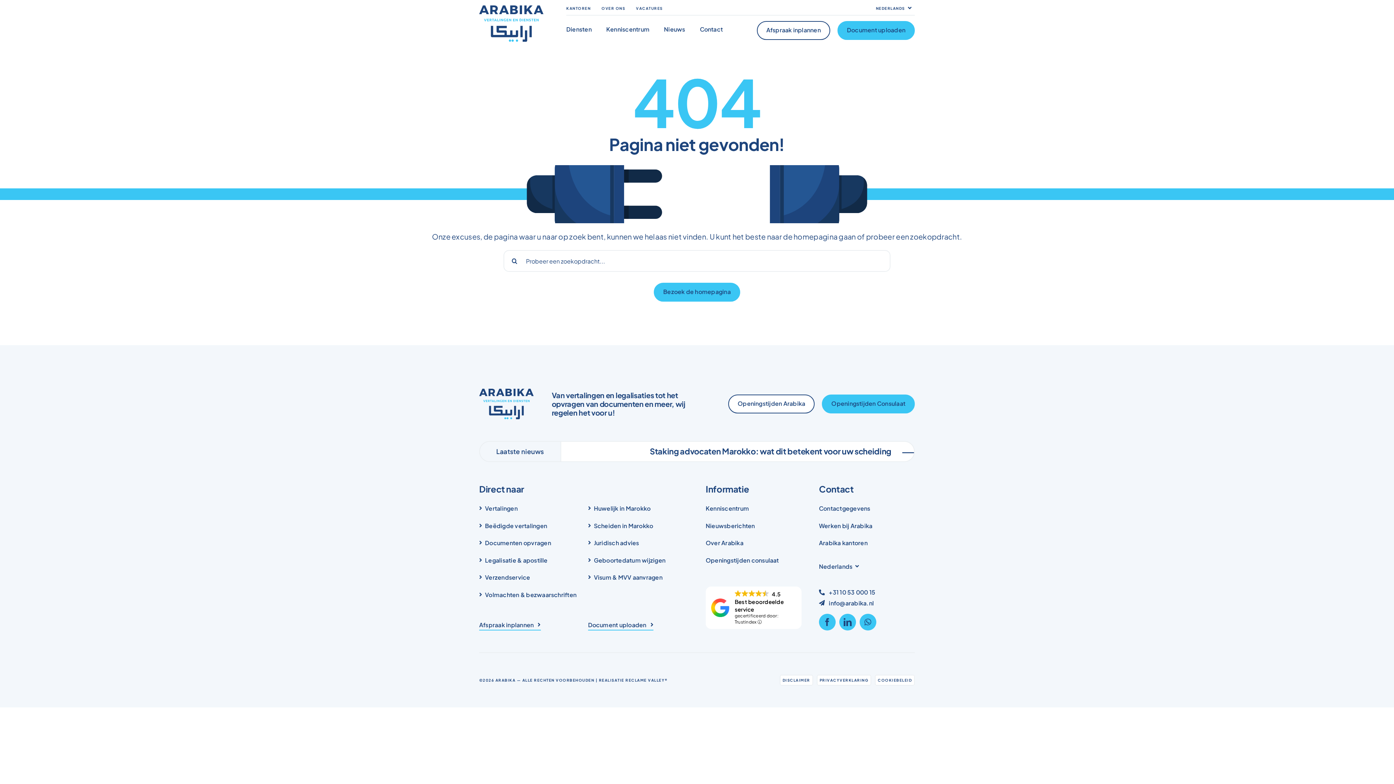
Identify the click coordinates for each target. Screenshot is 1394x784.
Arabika (506, 680)
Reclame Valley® (646, 680)
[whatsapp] (868, 622)
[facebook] (827, 622)
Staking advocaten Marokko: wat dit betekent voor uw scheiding (722, 451)
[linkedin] (847, 622)
